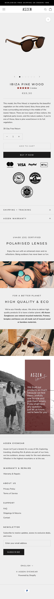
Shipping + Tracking (17, 210)
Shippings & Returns (12, 513)
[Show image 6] (34, 76)
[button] (23, 88)
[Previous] (14, 76)
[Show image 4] (28, 76)
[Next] (39, 76)
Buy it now (27, 155)
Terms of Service (10, 493)
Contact (6, 517)
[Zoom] (48, 19)
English (26, 566)
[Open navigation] (3, 9)
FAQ (5, 508)
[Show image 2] (22, 76)
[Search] (45, 9)
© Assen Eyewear (27, 572)
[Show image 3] (25, 76)
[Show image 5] (31, 76)
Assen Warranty (14, 218)
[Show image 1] (19, 76)
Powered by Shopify (27, 575)
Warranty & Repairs (11, 474)
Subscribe (13, 552)
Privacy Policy (9, 489)
